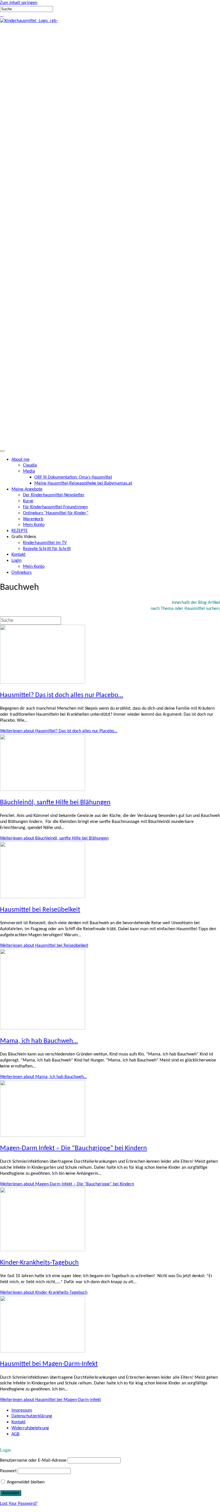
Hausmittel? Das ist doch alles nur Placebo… (61, 695)
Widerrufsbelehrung (30, 1428)
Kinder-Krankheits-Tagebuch (39, 1262)
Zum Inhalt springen (18, 3)
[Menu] (2, 451)
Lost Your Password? (19, 1503)
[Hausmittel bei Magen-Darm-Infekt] (42, 1351)
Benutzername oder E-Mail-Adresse (33, 1460)
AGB (15, 1434)
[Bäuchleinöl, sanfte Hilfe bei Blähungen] (42, 789)
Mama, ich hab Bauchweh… (39, 1041)
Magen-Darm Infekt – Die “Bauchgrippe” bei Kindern (73, 1148)
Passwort (8, 1471)
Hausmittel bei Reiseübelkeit (40, 909)
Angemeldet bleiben (25, 1482)
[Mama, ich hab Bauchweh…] (42, 1028)
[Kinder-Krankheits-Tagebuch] (42, 1250)
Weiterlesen (58, 731)
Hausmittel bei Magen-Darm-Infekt (49, 1364)
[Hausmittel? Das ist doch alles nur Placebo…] (42, 682)
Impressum (21, 1410)
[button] (0, 15)
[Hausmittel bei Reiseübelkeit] (42, 897)
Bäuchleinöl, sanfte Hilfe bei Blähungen (55, 802)
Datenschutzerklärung (31, 1416)
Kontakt (18, 1422)
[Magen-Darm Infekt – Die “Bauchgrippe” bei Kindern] (42, 1135)
